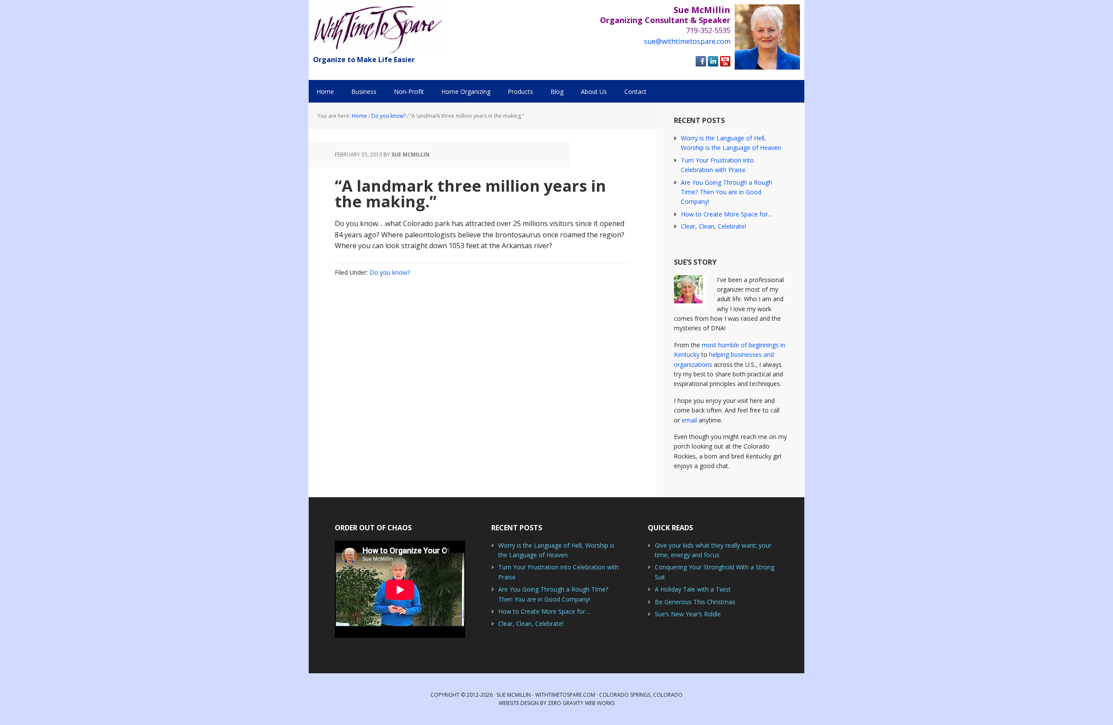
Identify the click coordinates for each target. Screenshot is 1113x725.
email (689, 420)
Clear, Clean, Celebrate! (713, 226)
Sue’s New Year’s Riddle (688, 614)
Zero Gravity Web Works (581, 703)
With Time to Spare (378, 29)
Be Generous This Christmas (695, 602)
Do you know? (390, 272)
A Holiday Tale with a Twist (693, 589)
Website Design (519, 703)
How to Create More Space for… (727, 214)
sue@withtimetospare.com (687, 41)
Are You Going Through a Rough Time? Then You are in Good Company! (726, 192)
